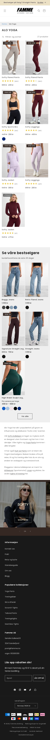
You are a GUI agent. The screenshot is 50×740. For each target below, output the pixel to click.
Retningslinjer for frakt (18, 731)
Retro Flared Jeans (34, 299)
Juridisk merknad (35, 731)
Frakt (7, 554)
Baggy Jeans (8, 299)
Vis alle (25, 416)
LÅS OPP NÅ (39, 678)
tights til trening (17, 473)
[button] (5, 10)
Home (4, 24)
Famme (13, 724)
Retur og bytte (11, 559)
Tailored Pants (11, 613)
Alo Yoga (12, 24)
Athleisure (8, 470)
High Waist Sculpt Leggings (13, 398)
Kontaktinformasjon (26, 735)
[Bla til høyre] (30, 531)
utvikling (20, 724)
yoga (29, 470)
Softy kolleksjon (15, 436)
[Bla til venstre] (19, 531)
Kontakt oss (10, 549)
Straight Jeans (32, 349)
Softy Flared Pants (11, 77)
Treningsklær (10, 597)
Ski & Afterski (10, 602)
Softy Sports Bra (10, 127)
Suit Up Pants (21, 451)
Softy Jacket (8, 180)
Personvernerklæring (20, 727)
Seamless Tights (12, 624)
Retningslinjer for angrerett (35, 724)
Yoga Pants (31, 442)
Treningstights (11, 618)
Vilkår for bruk (35, 727)
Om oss (8, 570)
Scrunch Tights (11, 607)
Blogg (7, 576)
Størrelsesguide (11, 565)
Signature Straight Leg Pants (13, 349)
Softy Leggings (32, 127)
